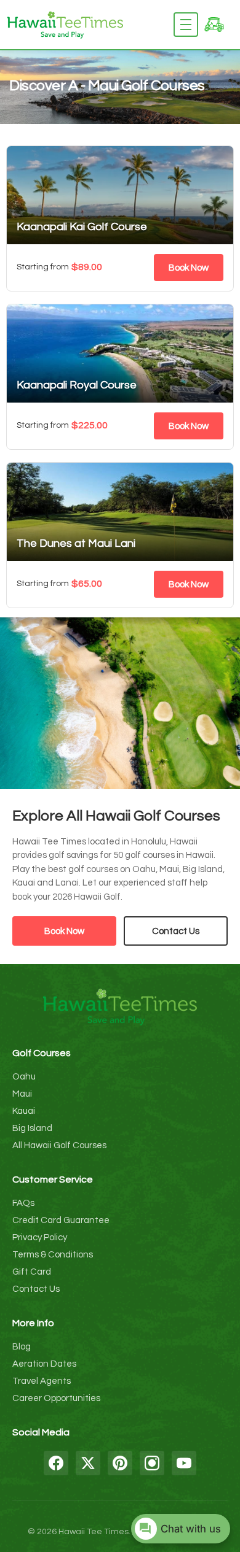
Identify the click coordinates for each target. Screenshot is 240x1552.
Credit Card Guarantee (61, 1220)
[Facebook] (56, 1463)
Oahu (24, 1076)
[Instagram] (152, 1463)
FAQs (23, 1203)
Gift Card (31, 1271)
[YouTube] (184, 1463)
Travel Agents (41, 1381)
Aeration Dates (44, 1364)
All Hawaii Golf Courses (59, 1145)
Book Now (189, 267)
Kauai (23, 1111)
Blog (21, 1346)
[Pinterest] (120, 1463)
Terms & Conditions (52, 1254)
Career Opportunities (56, 1398)
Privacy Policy (39, 1237)
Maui (22, 1093)
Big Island (32, 1128)
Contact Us (175, 931)
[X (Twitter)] (88, 1463)
